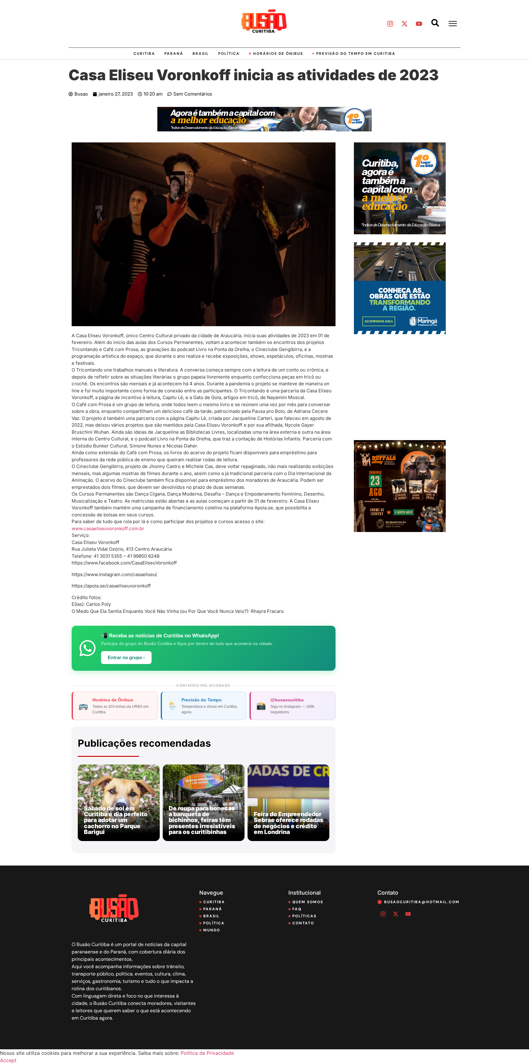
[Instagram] (390, 23)
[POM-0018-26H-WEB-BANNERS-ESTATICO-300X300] (400, 332)
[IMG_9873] (400, 530)
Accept (8, 1060)
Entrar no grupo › (126, 657)
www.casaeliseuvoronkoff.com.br (108, 528)
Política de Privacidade (207, 1053)
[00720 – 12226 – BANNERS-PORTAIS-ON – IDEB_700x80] (264, 129)
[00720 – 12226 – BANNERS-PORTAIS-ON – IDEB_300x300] (400, 232)
